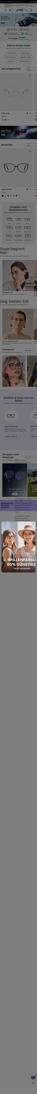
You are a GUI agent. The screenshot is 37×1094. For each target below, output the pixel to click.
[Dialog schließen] (33, 524)
